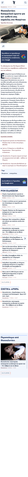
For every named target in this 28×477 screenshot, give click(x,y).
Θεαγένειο (8, 78)
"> (11, 56)
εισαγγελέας (13, 173)
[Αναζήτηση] (25, 2)
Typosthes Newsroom (7, 23)
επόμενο (25, 238)
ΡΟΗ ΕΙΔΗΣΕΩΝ (9, 190)
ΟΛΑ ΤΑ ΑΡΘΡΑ (5, 282)
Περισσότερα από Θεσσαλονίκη (10, 339)
